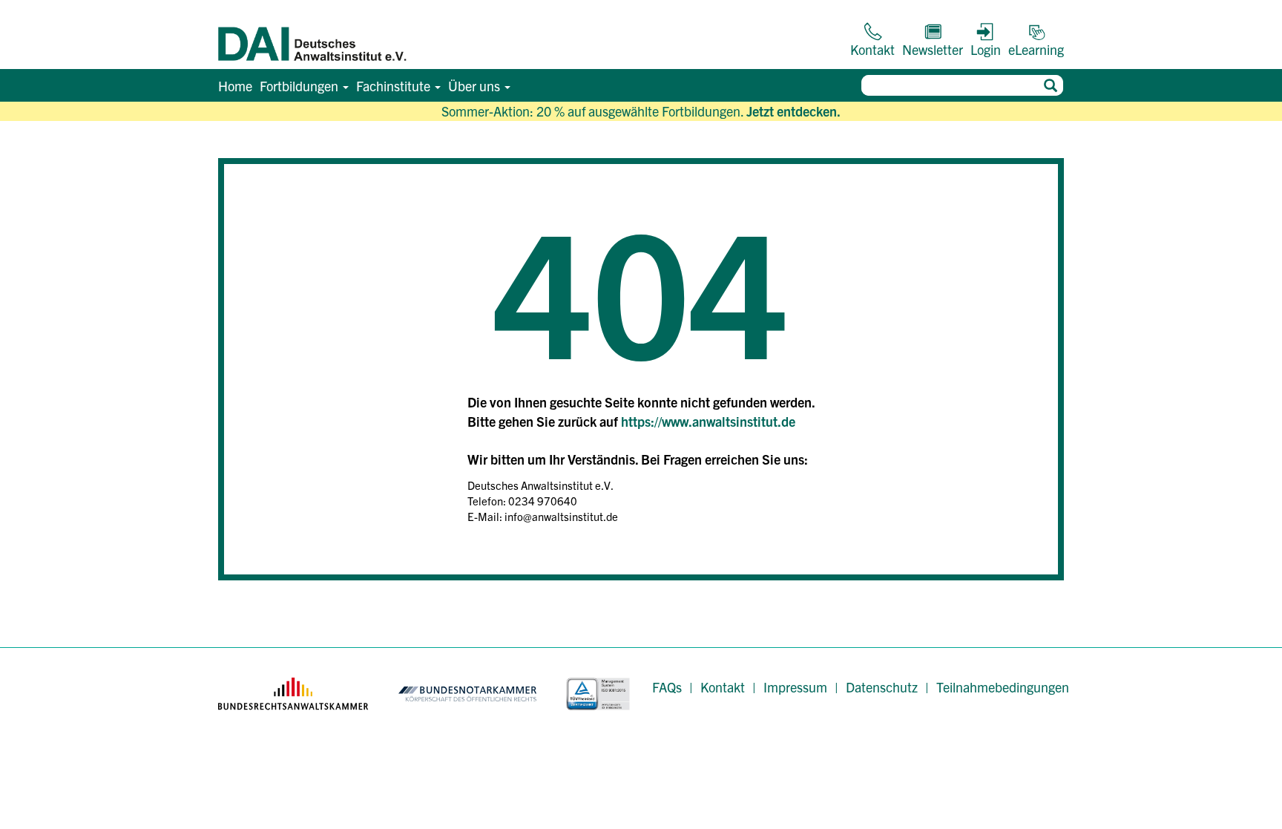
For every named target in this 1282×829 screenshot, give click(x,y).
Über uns (475, 85)
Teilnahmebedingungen (1002, 686)
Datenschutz (882, 686)
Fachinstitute (394, 85)
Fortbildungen (300, 85)
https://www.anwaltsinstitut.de (708, 421)
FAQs (667, 686)
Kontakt (722, 686)
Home (235, 85)
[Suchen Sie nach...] (1050, 85)
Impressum (795, 686)
